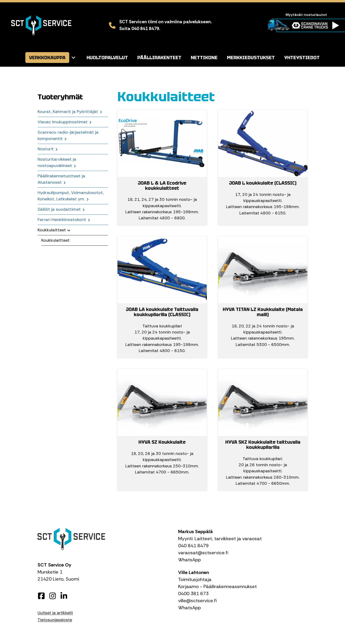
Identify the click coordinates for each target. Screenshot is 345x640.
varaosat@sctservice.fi (203, 553)
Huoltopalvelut (107, 57)
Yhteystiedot (302, 57)
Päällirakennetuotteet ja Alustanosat (61, 179)
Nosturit (46, 149)
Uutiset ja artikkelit (55, 612)
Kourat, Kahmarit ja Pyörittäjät (68, 111)
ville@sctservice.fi (197, 600)
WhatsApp (189, 560)
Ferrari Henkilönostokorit (62, 219)
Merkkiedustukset (251, 57)
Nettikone (204, 57)
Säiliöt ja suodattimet (59, 209)
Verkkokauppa (47, 57)
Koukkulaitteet (52, 230)
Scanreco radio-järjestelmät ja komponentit (68, 135)
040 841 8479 (193, 546)
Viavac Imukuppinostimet (63, 122)
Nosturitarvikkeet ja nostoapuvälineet (57, 162)
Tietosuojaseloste (55, 619)
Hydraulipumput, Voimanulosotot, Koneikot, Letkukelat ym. (71, 196)
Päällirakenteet (159, 57)
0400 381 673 (193, 593)
